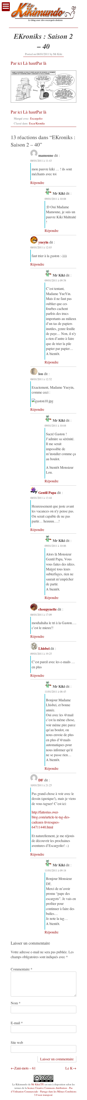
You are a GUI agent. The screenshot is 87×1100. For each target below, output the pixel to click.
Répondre (37, 182)
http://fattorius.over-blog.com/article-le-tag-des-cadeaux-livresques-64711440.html (51, 819)
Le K (69, 1068)
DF (40, 779)
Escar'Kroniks (37, 123)
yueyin (43, 242)
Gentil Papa (47, 492)
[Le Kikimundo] (43, 23)
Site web (17, 1042)
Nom (16, 1003)
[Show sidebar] (6, 6)
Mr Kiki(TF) (37, 1084)
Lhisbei (44, 648)
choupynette (47, 609)
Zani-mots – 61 (25, 1068)
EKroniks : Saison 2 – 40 (43, 41)
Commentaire (21, 969)
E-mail (17, 1022)
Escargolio (36, 118)
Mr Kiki (57, 54)
